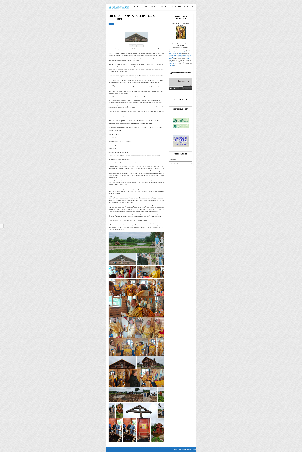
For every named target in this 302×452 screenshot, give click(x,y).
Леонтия (183, 57)
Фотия (176, 57)
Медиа (186, 6)
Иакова (184, 55)
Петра (179, 57)
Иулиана (171, 55)
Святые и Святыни (176, 6)
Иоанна (180, 55)
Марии (170, 58)
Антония (173, 62)
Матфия (176, 51)
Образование (154, 6)
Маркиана (176, 55)
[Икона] (181, 32)
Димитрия (171, 57)
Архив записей (172, 159)
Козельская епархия (180, 449)
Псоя (180, 53)
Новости (136, 6)
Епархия (145, 6)
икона (179, 51)
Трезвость (164, 6)
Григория (187, 58)
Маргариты (171, 65)
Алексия (189, 55)
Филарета (171, 63)
